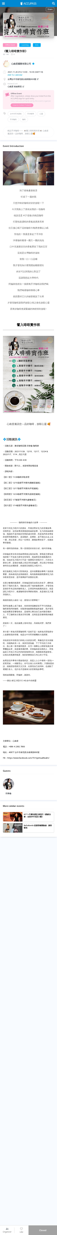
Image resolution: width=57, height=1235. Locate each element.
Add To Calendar (15, 75)
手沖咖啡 (13, 119)
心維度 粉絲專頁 (15, 86)
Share (50, 9)
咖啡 (24, 119)
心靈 (41, 114)
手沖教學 (30, 114)
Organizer (7, 1231)
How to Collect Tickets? (22, 105)
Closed (42, 1230)
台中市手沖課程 (16, 114)
